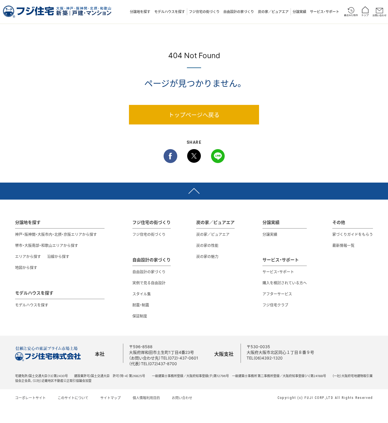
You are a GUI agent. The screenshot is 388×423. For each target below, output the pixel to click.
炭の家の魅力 (207, 256)
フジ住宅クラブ (275, 304)
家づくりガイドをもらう (352, 234)
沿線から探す (58, 256)
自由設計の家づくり (238, 11)
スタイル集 (141, 293)
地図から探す (26, 267)
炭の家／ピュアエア (273, 11)
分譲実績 (299, 11)
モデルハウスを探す (169, 11)
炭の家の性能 (207, 245)
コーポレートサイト (30, 397)
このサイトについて (73, 397)
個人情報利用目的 (146, 397)
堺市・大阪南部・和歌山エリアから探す (46, 245)
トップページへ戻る (194, 115)
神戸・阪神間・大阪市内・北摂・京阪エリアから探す (56, 234)
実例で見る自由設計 (149, 282)
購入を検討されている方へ (284, 282)
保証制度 (139, 315)
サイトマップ (110, 397)
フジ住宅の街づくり (204, 11)
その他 (338, 222)
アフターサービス (277, 293)
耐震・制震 (140, 304)
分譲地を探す (140, 11)
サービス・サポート (324, 11)
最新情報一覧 (343, 245)
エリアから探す (28, 256)
